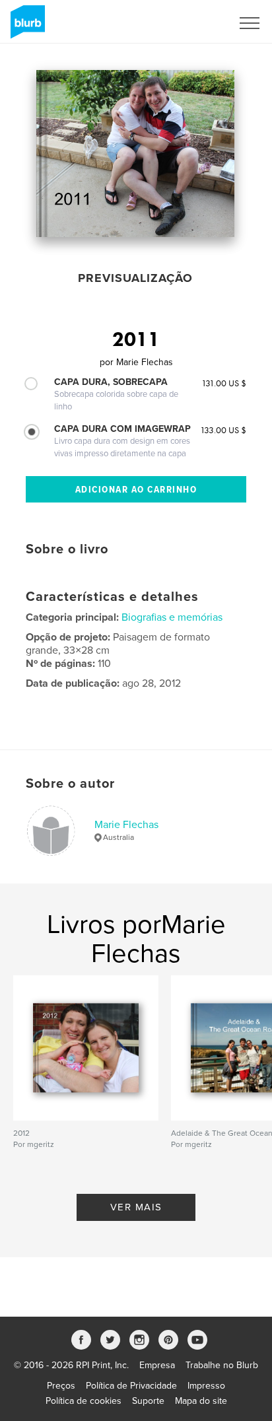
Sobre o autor (70, 784)
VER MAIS (136, 1207)
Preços (61, 1385)
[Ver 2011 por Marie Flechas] (135, 153)
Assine (200, 23)
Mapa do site (201, 1400)
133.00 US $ (223, 430)
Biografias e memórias (171, 617)
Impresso (206, 1385)
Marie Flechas (126, 824)
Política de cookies (83, 1400)
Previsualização (135, 278)
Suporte (148, 1400)
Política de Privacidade (131, 1385)
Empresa (157, 1365)
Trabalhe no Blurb (222, 1365)
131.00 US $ (223, 383)
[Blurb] (25, 27)
